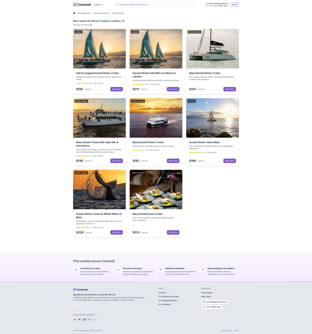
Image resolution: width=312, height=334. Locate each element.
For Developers (164, 304)
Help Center (206, 297)
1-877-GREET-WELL (221, 6)
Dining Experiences (101, 13)
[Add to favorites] (121, 32)
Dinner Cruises (118, 13)
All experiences (84, 13)
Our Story (162, 293)
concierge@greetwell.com (216, 302)
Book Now (116, 89)
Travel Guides (206, 293)
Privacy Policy (226, 330)
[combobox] (157, 4)
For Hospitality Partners (167, 300)
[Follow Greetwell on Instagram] (75, 305)
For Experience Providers (168, 297)
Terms (236, 330)
